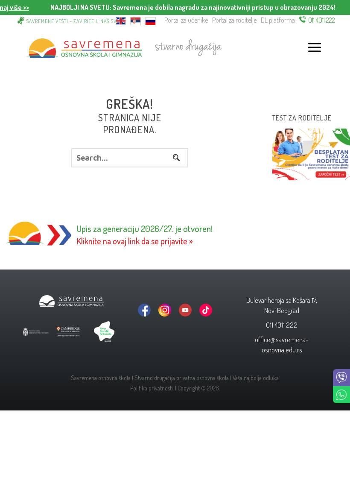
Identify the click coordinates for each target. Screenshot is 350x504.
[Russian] (150, 20)
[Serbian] (135, 20)
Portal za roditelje (234, 20)
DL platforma (278, 20)
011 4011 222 (321, 20)
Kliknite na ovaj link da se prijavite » (135, 240)
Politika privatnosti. (152, 388)
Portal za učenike (186, 20)
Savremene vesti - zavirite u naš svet (74, 21)
